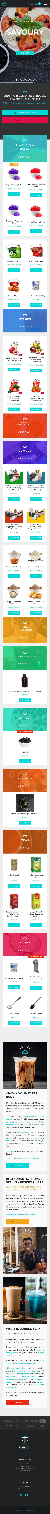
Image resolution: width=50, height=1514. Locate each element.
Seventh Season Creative (28, 1510)
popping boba (16, 1122)
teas (30, 1138)
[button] (28, 3)
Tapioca (38, 1350)
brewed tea (34, 1371)
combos (9, 1141)
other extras (22, 1132)
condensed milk (28, 1376)
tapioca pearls (29, 1116)
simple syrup (11, 1376)
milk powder (23, 1374)
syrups (27, 1122)
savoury (37, 1138)
